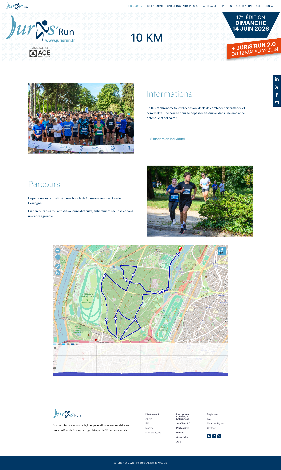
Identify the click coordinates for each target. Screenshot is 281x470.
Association (244, 6)
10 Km (148, 418)
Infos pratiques (153, 432)
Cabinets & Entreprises (182, 6)
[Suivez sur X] (219, 436)
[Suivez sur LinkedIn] (209, 436)
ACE (258, 6)
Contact (270, 6)
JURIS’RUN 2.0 (155, 6)
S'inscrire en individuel (167, 139)
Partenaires (210, 6)
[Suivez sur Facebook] (214, 436)
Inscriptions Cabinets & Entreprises (182, 416)
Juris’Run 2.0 (183, 423)
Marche (149, 428)
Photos (227, 6)
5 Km (148, 423)
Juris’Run (134, 6)
